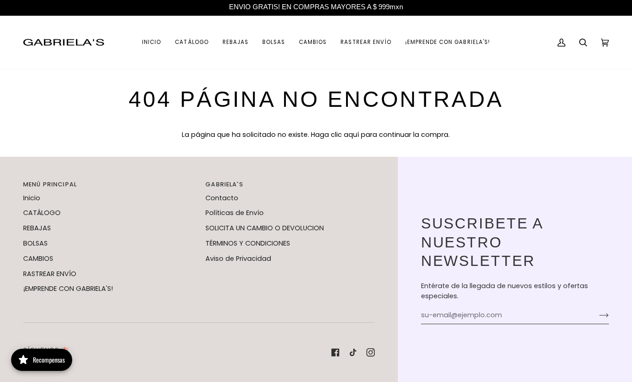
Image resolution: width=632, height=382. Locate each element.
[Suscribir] (596, 315)
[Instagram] (370, 352)
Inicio (31, 198)
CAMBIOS (38, 258)
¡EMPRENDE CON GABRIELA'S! (68, 288)
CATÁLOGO (42, 212)
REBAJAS (37, 228)
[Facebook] (335, 352)
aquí (351, 134)
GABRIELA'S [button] (224, 184)
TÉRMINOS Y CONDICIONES (247, 243)
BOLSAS (35, 243)
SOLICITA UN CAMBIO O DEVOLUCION (264, 228)
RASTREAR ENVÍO (49, 273)
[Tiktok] (353, 352)
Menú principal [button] (50, 184)
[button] (191, 42)
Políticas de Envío (234, 212)
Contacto (221, 198)
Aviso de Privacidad (238, 258)
